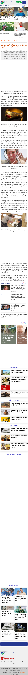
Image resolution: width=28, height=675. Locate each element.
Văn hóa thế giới (14, 400)
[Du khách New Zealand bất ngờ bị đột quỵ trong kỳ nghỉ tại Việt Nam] (7, 592)
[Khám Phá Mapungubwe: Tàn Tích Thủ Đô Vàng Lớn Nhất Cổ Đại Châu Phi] (5, 446)
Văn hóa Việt (14, 367)
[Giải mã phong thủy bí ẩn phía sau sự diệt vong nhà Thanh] (5, 405)
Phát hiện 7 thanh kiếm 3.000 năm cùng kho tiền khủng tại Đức (14, 53)
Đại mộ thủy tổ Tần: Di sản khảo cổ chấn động (14, 54)
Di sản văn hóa (14, 425)
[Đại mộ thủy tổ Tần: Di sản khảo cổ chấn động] (5, 438)
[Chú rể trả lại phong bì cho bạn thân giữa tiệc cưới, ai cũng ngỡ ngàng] (20, 609)
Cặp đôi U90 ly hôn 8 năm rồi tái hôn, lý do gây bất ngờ (20, 598)
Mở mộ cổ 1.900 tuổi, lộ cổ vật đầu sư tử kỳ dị (14, 58)
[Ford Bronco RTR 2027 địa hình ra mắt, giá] (20, 627)
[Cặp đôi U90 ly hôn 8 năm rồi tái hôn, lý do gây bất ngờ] (20, 591)
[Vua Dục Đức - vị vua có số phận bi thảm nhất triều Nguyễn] (5, 372)
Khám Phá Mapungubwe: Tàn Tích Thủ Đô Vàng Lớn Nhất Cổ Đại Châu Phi (14, 56)
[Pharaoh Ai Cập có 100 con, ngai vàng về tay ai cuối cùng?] (5, 412)
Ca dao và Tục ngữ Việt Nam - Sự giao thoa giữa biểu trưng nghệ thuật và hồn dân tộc (19, 379)
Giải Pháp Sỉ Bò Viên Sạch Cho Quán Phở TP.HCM (7, 613)
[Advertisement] (14, 75)
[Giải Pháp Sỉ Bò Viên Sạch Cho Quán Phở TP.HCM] (7, 608)
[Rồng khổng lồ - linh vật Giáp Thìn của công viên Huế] (5, 394)
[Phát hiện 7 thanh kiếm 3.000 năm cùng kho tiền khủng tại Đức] (5, 430)
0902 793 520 (22, 672)
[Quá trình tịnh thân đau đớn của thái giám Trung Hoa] (5, 419)
